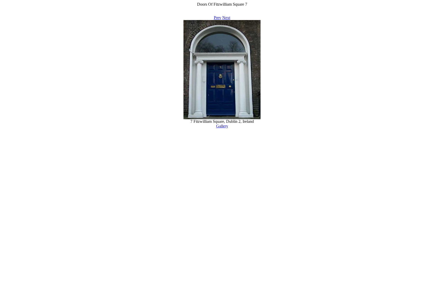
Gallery (222, 126)
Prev (217, 17)
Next (226, 17)
